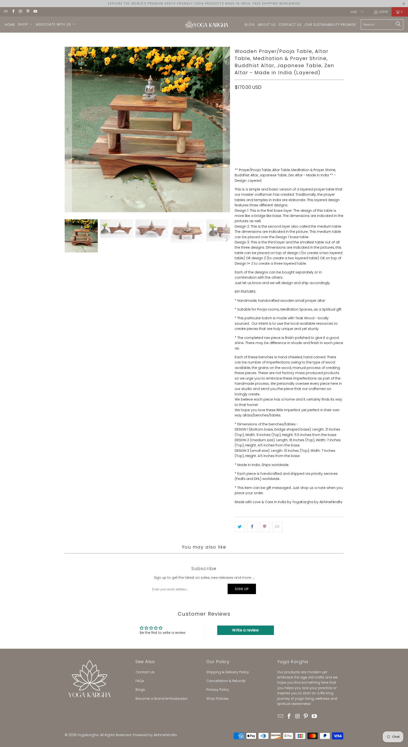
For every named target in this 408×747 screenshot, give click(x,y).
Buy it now (317, 152)
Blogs (140, 689)
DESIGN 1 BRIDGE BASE (253, 108)
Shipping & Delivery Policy (227, 672)
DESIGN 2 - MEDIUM (290, 108)
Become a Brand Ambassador (162, 698)
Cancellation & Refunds (226, 680)
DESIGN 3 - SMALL (324, 108)
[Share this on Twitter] (240, 527)
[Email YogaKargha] (6, 12)
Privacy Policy (217, 689)
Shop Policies (217, 698)
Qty (237, 130)
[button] (25, 24)
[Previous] (68, 129)
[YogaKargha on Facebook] (13, 12)
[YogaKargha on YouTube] (35, 12)
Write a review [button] (245, 630)
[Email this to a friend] (277, 527)
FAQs (140, 680)
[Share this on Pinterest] (265, 527)
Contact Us (145, 672)
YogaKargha (87, 735)
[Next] (226, 129)
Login (383, 12)
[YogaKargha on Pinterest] (28, 12)
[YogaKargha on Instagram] (20, 12)
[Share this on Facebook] (252, 527)
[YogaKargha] (206, 24)
